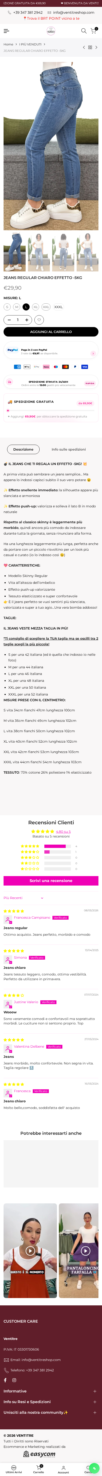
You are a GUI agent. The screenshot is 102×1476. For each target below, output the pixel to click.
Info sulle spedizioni (69, 449)
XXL (47, 307)
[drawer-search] (84, 31)
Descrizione (23, 449)
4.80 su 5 (63, 831)
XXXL (58, 307)
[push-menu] (6, 31)
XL (36, 307)
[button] (39, 320)
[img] (14, 911)
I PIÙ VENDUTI (30, 44)
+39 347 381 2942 (28, 12)
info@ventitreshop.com (73, 12)
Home (8, 44)
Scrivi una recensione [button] (51, 880)
